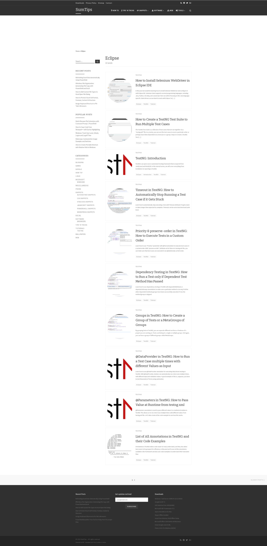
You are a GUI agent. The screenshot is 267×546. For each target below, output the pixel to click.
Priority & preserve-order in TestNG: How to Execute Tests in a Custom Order (161, 235)
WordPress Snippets (86, 212)
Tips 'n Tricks (81, 225)
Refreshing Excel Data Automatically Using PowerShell (88, 79)
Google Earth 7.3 (160, 502)
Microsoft (80, 180)
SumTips (84, 539)
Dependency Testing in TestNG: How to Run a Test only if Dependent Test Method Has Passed (161, 276)
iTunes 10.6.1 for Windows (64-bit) (165, 528)
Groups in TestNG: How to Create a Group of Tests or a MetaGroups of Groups (160, 320)
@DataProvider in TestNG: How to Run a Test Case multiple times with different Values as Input (163, 361)
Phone (78, 189)
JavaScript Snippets (85, 205)
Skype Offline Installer (162, 515)
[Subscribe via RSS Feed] (181, 3)
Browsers (81, 221)
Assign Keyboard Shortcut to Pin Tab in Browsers (86, 105)
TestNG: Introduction (151, 158)
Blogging (80, 162)
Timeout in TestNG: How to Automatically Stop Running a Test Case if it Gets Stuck (161, 194)
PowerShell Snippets (86, 209)
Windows (81, 182)
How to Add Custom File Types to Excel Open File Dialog (87, 93)
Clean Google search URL (163, 525)
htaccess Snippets (85, 202)
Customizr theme (101, 542)
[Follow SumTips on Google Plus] (190, 3)
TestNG (80, 231)
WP (83, 542)
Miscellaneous (82, 186)
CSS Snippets (82, 198)
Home (78, 51)
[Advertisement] (133, 31)
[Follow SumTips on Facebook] (184, 3)
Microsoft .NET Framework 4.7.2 (164, 508)
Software (80, 219)
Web (77, 238)
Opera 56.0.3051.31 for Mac (163, 512)
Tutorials (80, 228)
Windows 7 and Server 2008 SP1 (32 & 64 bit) (168, 499)
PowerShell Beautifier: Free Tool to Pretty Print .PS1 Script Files (94, 521)
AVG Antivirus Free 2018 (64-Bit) (164, 505)
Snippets (79, 192)
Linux (78, 176)
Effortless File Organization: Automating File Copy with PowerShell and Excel (85, 85)
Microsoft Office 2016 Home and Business (168, 521)
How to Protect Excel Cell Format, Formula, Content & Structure (87, 99)
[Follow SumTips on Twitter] (187, 3)
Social (78, 216)
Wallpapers (81, 234)
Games (78, 166)
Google (79, 169)
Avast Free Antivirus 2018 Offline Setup (167, 518)
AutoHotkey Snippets (86, 195)
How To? (79, 173)
